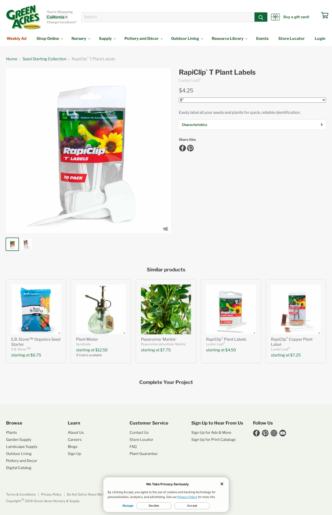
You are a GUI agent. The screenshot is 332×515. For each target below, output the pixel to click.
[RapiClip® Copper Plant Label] (296, 309)
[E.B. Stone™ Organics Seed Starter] (36, 309)
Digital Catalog (18, 468)
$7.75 (165, 350)
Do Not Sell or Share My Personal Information (100, 494)
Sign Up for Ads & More (211, 432)
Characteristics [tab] (194, 125)
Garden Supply (18, 439)
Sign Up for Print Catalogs (213, 439)
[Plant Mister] (101, 309)
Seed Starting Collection (44, 59)
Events (262, 38)
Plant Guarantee (143, 454)
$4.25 (186, 90)
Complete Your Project (166, 382)
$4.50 (230, 350)
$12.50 (101, 350)
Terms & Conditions (21, 494)
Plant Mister (87, 339)
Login (320, 38)
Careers (75, 439)
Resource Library (228, 38)
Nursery (79, 38)
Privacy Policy (51, 494)
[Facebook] (182, 147)
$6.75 (35, 355)
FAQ (133, 446)
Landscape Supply (21, 446)
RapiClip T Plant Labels (217, 72)
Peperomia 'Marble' (158, 339)
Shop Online (48, 38)
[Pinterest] (189, 147)
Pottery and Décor (141, 38)
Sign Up (74, 454)
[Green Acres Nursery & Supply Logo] (23, 17)
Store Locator (291, 38)
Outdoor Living (185, 38)
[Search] (260, 17)
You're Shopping (60, 12)
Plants (11, 432)
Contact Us (139, 432)
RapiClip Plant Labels (226, 339)
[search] (168, 17)
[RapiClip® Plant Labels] (231, 309)
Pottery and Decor (21, 461)
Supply (106, 38)
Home (11, 59)
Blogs (73, 446)
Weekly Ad (16, 38)
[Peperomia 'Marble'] (166, 309)
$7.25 (295, 355)
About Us (76, 432)
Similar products (166, 270)
